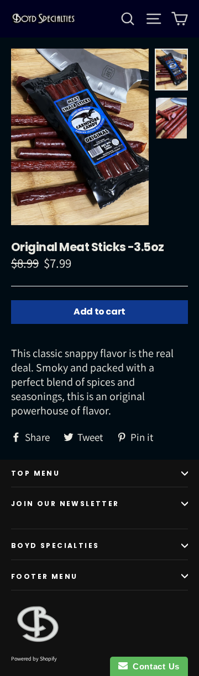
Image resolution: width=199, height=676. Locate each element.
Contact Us (154, 666)
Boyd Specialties (55, 545)
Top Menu (35, 473)
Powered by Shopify (34, 658)
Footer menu (44, 576)
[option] (80, 137)
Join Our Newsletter (65, 503)
